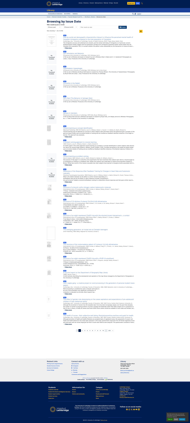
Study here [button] (131, 3)
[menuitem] (67, 13)
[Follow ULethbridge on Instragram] (129, 409)
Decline (176, 419)
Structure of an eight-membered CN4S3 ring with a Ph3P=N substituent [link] (88, 258)
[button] (141, 3)
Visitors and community (78, 394)
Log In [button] (139, 13)
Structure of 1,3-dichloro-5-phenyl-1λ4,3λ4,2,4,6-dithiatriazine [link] (85, 201)
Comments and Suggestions (79, 374)
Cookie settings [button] (81, 379)
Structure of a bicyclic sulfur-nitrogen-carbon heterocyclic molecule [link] (87, 187)
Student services (52, 396)
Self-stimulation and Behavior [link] (73, 53)
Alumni (74, 389)
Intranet (92, 3)
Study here (51, 398)
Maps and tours (100, 396)
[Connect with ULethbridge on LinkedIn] (139, 409)
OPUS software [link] (86, 378)
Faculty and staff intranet (102, 394)
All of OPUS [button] (67, 13)
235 (109, 330)
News (97, 398)
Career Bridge (50, 370)
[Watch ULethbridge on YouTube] (136, 409)
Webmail (106, 3)
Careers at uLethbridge (102, 389)
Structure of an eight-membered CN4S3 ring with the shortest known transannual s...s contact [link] (96, 215)
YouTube (75, 368)
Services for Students (52, 368)
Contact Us (123, 395)
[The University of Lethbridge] (59, 409)
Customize (182, 419)
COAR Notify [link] (110, 379)
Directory (86, 3)
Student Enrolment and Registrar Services (59, 391)
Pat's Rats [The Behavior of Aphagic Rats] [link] (77, 98)
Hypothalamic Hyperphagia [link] (72, 68)
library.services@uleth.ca (127, 370)
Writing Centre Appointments (55, 363)
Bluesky (75, 370)
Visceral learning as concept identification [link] (78, 128)
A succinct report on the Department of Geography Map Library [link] (85, 272)
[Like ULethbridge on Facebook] (127, 409)
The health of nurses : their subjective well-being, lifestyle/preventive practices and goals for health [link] (98, 315)
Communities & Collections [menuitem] (55, 13)
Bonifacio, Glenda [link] (90, 17)
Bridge (111, 3)
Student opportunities (54, 394)
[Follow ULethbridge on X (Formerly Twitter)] (131, 409)
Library (81, 3)
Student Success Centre (53, 365)
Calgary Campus (124, 391)
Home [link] (48, 17)
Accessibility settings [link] (91, 379)
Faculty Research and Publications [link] (75, 17)
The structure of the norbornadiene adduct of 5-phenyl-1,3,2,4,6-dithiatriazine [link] (90, 244)
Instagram (75, 365)
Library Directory (124, 372)
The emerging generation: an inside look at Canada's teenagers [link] (85, 229)
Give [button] (137, 3)
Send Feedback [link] (100, 379)
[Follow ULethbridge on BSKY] (134, 409)
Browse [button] (123, 27)
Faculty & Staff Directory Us (127, 397)
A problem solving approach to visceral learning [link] (79, 142)
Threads (75, 372)
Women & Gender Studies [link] (59, 17)
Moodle (116, 3)
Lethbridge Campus (125, 387)
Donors (74, 391)
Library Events (75, 363)
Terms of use (104, 420)
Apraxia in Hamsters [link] (70, 113)
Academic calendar (53, 389)
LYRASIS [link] (105, 378)
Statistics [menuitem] (75, 13)
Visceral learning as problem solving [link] (75, 156)
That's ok (170, 419)
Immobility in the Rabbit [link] (71, 83)
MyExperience (99, 3)
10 (103, 330)
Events (98, 391)
